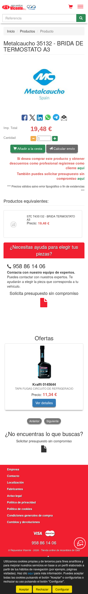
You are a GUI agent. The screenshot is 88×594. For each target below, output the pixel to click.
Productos (27, 31)
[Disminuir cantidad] (33, 138)
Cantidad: (10, 137)
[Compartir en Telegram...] (57, 118)
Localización (15, 482)
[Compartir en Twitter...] (32, 118)
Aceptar (24, 589)
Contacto (13, 476)
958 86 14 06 (29, 266)
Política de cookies (19, 509)
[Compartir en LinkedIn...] (40, 118)
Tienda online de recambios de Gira (60, 550)
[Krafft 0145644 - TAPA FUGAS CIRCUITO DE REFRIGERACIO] (44, 362)
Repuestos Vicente (21, 550)
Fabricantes (15, 489)
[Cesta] (70, 6)
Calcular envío (64, 148)
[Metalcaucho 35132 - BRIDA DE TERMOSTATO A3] (44, 84)
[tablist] (44, 384)
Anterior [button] (34, 421)
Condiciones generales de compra (30, 515)
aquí (80, 167)
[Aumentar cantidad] (55, 138)
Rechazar (42, 589)
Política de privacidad (21, 502)
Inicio (11, 31)
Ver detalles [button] (44, 402)
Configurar (62, 589)
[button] (64, 118)
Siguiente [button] (52, 421)
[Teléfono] (9, 266)
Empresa (13, 469)
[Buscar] (81, 18)
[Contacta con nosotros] (80, 543)
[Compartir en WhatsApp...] (49, 118)
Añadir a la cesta (29, 148)
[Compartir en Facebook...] (24, 118)
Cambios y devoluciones (23, 522)
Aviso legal (14, 496)
